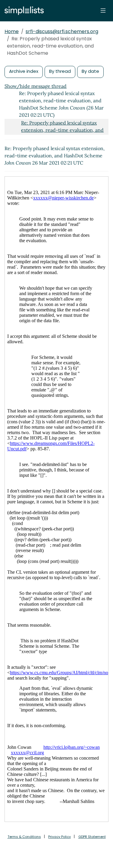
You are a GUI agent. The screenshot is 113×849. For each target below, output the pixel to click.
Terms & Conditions (24, 836)
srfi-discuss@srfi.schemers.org (62, 31)
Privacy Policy (59, 836)
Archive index (23, 71)
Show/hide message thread (36, 86)
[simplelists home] (23, 11)
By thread (60, 71)
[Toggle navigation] (103, 10)
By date (90, 71)
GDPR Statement (92, 836)
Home (12, 31)
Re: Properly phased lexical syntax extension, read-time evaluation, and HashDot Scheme (62, 130)
